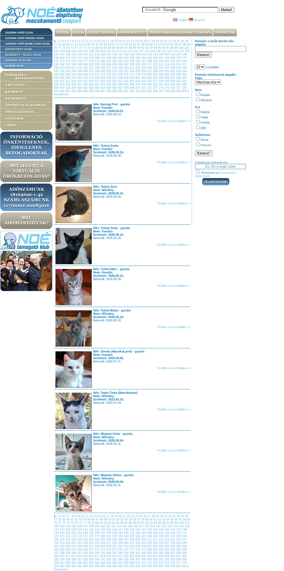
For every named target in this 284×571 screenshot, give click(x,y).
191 (167, 61)
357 (62, 87)
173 (62, 61)
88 (131, 47)
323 (132, 81)
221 (74, 67)
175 (74, 61)
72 (64, 47)
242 (62, 71)
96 (164, 47)
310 (57, 81)
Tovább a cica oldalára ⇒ (173, 121)
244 (74, 71)
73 (68, 47)
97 (168, 47)
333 (57, 84)
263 (184, 71)
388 (109, 91)
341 (103, 84)
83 (110, 47)
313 (74, 81)
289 (68, 77)
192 (173, 61)
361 (86, 87)
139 (132, 54)
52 (118, 44)
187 (144, 61)
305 (161, 77)
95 (160, 47)
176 (80, 61)
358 (68, 87)
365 (109, 87)
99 (176, 47)
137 (121, 54)
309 (184, 77)
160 (121, 57)
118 (147, 51)
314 (80, 81)
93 (151, 47)
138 (127, 54)
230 (127, 67)
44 (85, 44)
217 (184, 64)
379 (57, 91)
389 (115, 91)
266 (68, 74)
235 (156, 67)
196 (62, 64)
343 (115, 84)
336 (74, 84)
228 (115, 67)
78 (89, 47)
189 (156, 61)
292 (86, 77)
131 (86, 54)
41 (72, 44)
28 (154, 41)
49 (106, 44)
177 (86, 61)
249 (103, 71)
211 (150, 64)
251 (115, 71)
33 (175, 41)
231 (132, 67)
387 (103, 91)
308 (179, 77)
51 (114, 44)
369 (132, 87)
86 (122, 47)
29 (158, 41)
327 (155, 81)
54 (127, 44)
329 (167, 81)
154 (86, 57)
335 (68, 84)
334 (62, 84)
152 (74, 57)
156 (97, 57)
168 (167, 57)
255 (138, 71)
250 (109, 71)
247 (92, 71)
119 (153, 51)
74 (72, 47)
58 (143, 44)
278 (138, 74)
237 (167, 67)
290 (74, 77)
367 (121, 87)
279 (144, 74)
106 (80, 51)
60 (151, 44)
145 (167, 54)
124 (182, 51)
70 (56, 47)
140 (138, 54)
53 (122, 44)
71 (60, 47)
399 (173, 91)
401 (185, 91)
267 (74, 74)
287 (57, 77)
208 (132, 64)
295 (103, 77)
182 (115, 61)
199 (80, 64)
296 (109, 77)
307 (173, 77)
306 (167, 77)
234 (150, 67)
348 (144, 84)
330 (173, 81)
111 (108, 51)
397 (161, 91)
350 (156, 84)
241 (57, 71)
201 (92, 64)
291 (80, 77)
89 (135, 47)
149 (57, 57)
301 (138, 77)
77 (85, 47)
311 (62, 81)
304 (156, 77)
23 (133, 41)
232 (138, 67)
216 (179, 64)
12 (87, 41)
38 (60, 44)
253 (127, 71)
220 (68, 67)
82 (106, 47)
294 (97, 77)
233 (144, 67)
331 (179, 81)
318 (103, 81)
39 (64, 44)
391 (127, 91)
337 (80, 84)
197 (68, 64)
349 (150, 84)
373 (156, 87)
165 (150, 57)
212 (155, 64)
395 (150, 91)
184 (127, 61)
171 (184, 57)
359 (74, 87)
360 (80, 87)
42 (77, 44)
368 (127, 87)
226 (103, 67)
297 (115, 77)
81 (102, 47)
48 (102, 44)
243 (68, 71)
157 (103, 57)
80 (97, 47)
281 (156, 74)
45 (89, 44)
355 (184, 84)
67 (181, 44)
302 (144, 77)
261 (173, 71)
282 (161, 74)
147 (179, 54)
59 (147, 44)
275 (121, 74)
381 (68, 91)
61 (156, 44)
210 (144, 64)
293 (92, 77)
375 (167, 87)
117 (141, 51)
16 (104, 41)
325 (144, 81)
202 (97, 64)
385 (92, 91)
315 (85, 81)
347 (138, 84)
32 (170, 41)
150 (62, 57)
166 (156, 57)
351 (161, 84)
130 (80, 54)
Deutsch (199, 20)
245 (80, 71)
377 (179, 87)
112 (114, 51)
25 (141, 41)
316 (91, 81)
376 (173, 87)
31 (166, 41)
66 (176, 44)
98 (172, 47)
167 (161, 57)
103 (62, 51)
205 (115, 64)
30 (162, 41)
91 (143, 47)
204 (109, 64)
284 (173, 74)
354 (179, 84)
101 (186, 47)
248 (97, 71)
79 (93, 47)
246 (86, 71)
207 (127, 64)
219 (62, 67)
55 (131, 44)
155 (92, 57)
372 (150, 87)
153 (80, 57)
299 (127, 77)
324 (138, 81)
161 (127, 57)
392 (132, 91)
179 (97, 61)
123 (176, 51)
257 (150, 71)
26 (145, 41)
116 (136, 51)
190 (161, 61)
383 (80, 91)
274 (115, 74)
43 (81, 44)
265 (62, 74)
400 (179, 91)
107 (86, 51)
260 (167, 71)
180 (103, 61)
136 (115, 54)
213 (161, 64)
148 (184, 54)
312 (68, 81)
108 (92, 51)
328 (161, 81)
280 (150, 74)
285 (179, 74)
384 (86, 91)
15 (100, 41)
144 (161, 54)
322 (126, 81)
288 (62, 77)
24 (137, 41)
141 (144, 54)
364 (103, 87)
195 (57, 64)
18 (112, 41)
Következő (61, 94)
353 (173, 84)
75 (77, 47)
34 (179, 41)
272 (103, 74)
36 (186, 41)
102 (57, 51)
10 (79, 41)
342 (109, 84)
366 (115, 87)
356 (57, 87)
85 (118, 47)
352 (167, 84)
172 (57, 61)
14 (95, 41)
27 (150, 41)
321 (120, 81)
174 (68, 61)
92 (147, 47)
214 (167, 64)
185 (132, 61)
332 (184, 81)
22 (129, 41)
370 (138, 87)
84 (114, 47)
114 (125, 51)
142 (150, 54)
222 (80, 67)
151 (68, 57)
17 (108, 41)
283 (167, 74)
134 (103, 54)
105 (74, 51)
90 (139, 47)
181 (109, 61)
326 (150, 81)
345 (127, 84)
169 (173, 57)
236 (161, 67)
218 (57, 67)
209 (138, 64)
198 (74, 64)
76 (81, 47)
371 (144, 87)
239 (179, 67)
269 (86, 74)
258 (156, 71)
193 (179, 61)
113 (119, 51)
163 (138, 57)
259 (161, 71)
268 (80, 74)
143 (156, 54)
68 (185, 44)
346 (132, 84)
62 (160, 44)
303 (150, 77)
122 (170, 51)
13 (91, 41)
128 (68, 54)
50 (110, 44)
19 (116, 41)
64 (168, 44)
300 (132, 77)
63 (164, 44)
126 (57, 54)
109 (97, 51)
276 (127, 74)
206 (121, 64)
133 (97, 54)
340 (97, 84)
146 (173, 54)
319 (109, 81)
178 (92, 61)
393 (138, 91)
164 (144, 57)
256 (144, 71)
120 (158, 51)
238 (173, 67)
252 (121, 71)
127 (62, 54)
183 (121, 61)
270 (92, 74)
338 (86, 84)
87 (127, 47)
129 (74, 54)
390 (121, 91)
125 (187, 51)
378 (184, 87)
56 (135, 44)
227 (109, 67)
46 (93, 44)
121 (164, 51)
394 (144, 91)
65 (172, 44)
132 (92, 54)
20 (120, 41)
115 (130, 51)
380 (62, 91)
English (182, 20)
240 (184, 67)
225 (97, 67)
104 (68, 51)
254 (132, 71)
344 (121, 84)
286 (184, 74)
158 (109, 57)
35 (183, 41)
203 (103, 64)
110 (103, 51)
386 (97, 91)
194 (184, 61)
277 (132, 74)
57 (139, 44)
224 (92, 67)
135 (109, 54)
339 (92, 84)
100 (181, 47)
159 (115, 57)
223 (86, 67)
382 (74, 91)
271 (97, 74)
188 (150, 61)
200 (86, 64)
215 (173, 64)
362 (92, 87)
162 (132, 57)
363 (97, 87)
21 (125, 41)
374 (161, 87)
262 (179, 71)
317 (97, 81)
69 (188, 44)
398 (167, 91)
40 (68, 44)
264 (57, 74)
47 (97, 44)
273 (109, 74)
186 (138, 61)
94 (156, 47)
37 (56, 44)
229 (121, 67)
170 (179, 57)
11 (83, 41)
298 (121, 77)
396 (156, 91)
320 (115, 81)
